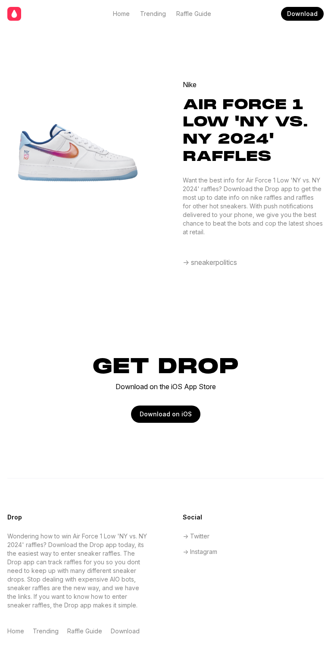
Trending (153, 13)
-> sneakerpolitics (210, 262)
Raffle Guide (193, 13)
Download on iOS (166, 414)
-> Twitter (196, 536)
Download (302, 13)
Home (121, 13)
